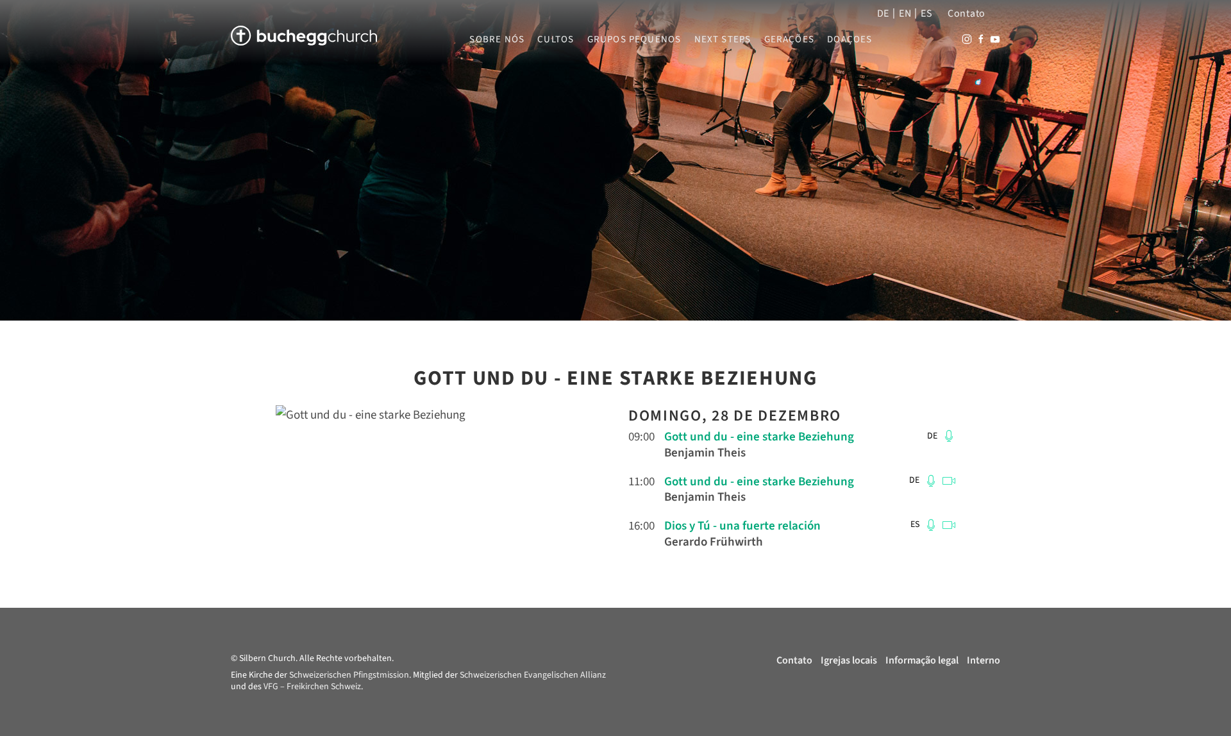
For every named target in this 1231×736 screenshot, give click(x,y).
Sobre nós (496, 39)
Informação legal (922, 660)
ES (926, 13)
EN (905, 13)
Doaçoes (849, 39)
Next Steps (722, 39)
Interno (983, 660)
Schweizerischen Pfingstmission (349, 675)
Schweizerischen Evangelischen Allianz (533, 675)
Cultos (555, 39)
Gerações (789, 39)
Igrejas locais (849, 660)
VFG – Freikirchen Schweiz (312, 686)
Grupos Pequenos (634, 39)
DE (883, 13)
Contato (966, 13)
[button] (947, 436)
